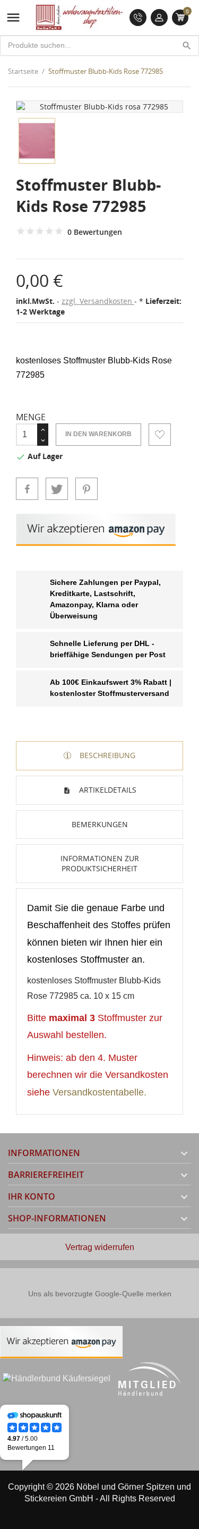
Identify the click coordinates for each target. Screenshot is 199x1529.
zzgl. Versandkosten (98, 301)
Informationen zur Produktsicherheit (99, 863)
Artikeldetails (106, 790)
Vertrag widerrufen (99, 1247)
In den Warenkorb (98, 434)
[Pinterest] (86, 489)
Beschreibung (106, 755)
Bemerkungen (100, 824)
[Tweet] (57, 489)
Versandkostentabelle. (99, 1092)
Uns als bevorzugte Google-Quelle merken (99, 1293)
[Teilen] (27, 489)
